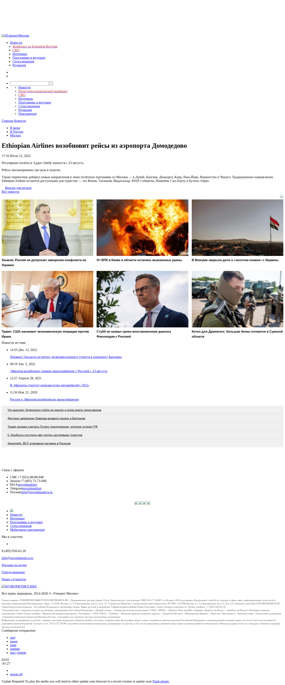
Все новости (10, 191)
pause (14, 641)
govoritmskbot (27, 484)
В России (16, 131)
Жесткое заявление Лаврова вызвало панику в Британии (46, 418)
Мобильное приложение (27, 529)
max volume (18, 652)
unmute (15, 649)
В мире (15, 128)
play (13, 637)
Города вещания (13, 572)
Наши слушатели (14, 579)
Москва (15, 135)
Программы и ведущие (29, 57)
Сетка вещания (23, 61)
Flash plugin (161, 681)
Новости (16, 42)
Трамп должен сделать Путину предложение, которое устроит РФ (53, 426)
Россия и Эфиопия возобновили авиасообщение (44, 399)
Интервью (20, 54)
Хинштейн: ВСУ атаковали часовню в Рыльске (39, 443)
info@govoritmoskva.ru (37, 492)
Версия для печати (18, 188)
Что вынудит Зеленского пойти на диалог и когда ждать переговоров (54, 410)
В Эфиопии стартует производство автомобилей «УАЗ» (50, 385)
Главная (7, 121)
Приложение (27, 113)
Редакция (19, 65)
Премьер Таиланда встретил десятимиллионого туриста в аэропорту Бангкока (66, 357)
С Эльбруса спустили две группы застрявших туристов (45, 435)
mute (13, 645)
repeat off (16, 674)
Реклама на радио (14, 565)
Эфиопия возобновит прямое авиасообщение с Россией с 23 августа (58, 371)
